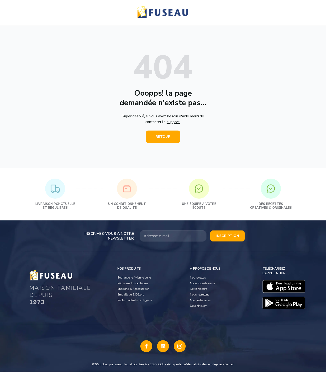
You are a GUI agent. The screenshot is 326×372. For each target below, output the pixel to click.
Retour (163, 136)
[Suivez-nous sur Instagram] (180, 346)
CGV (153, 364)
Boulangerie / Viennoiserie (134, 277)
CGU (161, 364)
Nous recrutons (200, 294)
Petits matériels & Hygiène (134, 300)
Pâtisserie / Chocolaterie (132, 283)
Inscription (227, 236)
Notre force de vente (202, 283)
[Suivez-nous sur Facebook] (146, 346)
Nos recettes (198, 277)
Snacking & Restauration (133, 289)
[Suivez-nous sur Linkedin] (163, 346)
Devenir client (198, 306)
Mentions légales (211, 364)
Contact (229, 364)
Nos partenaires (200, 300)
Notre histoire (198, 289)
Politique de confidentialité (183, 364)
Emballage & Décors (130, 294)
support (173, 122)
